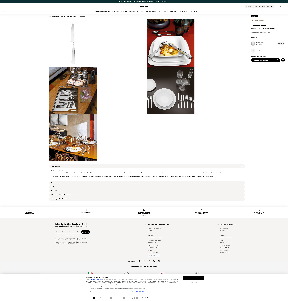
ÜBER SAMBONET (224, 228)
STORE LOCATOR (152, 243)
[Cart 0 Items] (284, 6)
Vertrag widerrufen (154, 255)
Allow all (193, 278)
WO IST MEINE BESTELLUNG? (155, 228)
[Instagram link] (139, 261)
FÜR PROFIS (223, 235)
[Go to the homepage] (143, 6)
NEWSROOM (223, 230)
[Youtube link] (144, 261)
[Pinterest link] (159, 261)
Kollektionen (55, 17)
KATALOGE (222, 233)
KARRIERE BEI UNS (224, 252)
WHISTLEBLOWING (224, 247)
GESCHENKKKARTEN (153, 252)
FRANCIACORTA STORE (153, 247)
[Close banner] (286, 1)
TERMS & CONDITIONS (225, 245)
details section (140, 292)
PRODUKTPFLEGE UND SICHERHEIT (156, 238)
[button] (115, 12)
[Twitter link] (154, 261)
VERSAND (150, 235)
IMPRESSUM (223, 243)
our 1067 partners (96, 280)
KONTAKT (150, 230)
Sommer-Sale (153, 1)
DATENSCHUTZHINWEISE (226, 238)
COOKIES (222, 240)
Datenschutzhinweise (74, 243)
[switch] (110, 298)
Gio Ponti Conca (71, 17)
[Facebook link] (149, 261)
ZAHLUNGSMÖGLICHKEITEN (154, 240)
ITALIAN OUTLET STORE (153, 245)
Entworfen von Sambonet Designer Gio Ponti (263, 28)
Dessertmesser (82, 17)
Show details (145, 298)
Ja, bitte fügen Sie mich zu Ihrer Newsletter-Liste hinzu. (67, 235)
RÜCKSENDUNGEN (152, 233)
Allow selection (193, 282)
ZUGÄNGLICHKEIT (224, 250)
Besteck (63, 17)
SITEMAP (150, 250)
